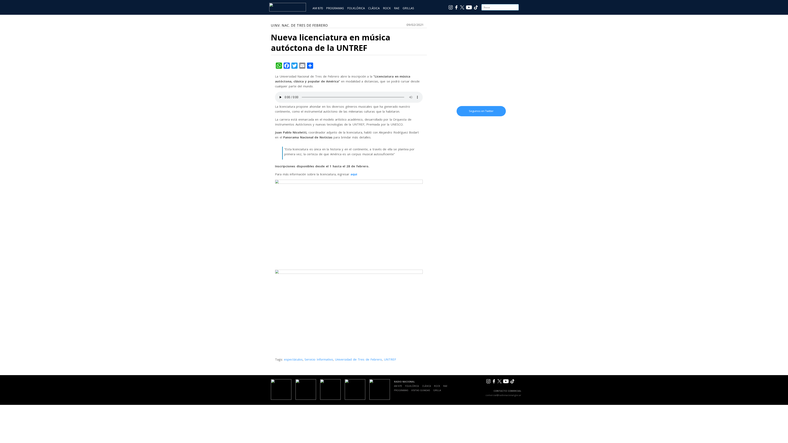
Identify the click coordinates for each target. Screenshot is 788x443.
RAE (396, 8)
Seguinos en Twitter (481, 111)
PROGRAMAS (335, 8)
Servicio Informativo (319, 359)
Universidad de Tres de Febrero (358, 359)
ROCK (387, 8)
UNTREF (390, 359)
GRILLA (437, 390)
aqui (353, 174)
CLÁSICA (374, 8)
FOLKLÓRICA (356, 8)
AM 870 (318, 8)
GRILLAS (408, 8)
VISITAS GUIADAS (420, 390)
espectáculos (293, 359)
